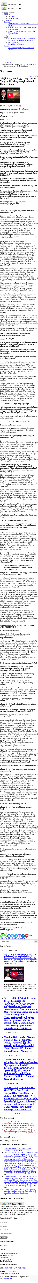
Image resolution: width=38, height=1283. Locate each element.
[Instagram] (19, 936)
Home (6, 13)
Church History (13, 18)
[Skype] (16, 936)
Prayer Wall (8, 35)
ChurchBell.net (7, 1278)
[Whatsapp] (2, 936)
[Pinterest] (26, 936)
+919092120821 (20, 1268)
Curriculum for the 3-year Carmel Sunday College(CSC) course (17, 1149)
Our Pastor (11, 16)
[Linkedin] (23, 936)
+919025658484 (9, 1268)
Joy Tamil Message (7, 938)
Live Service (8, 20)
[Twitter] (12, 936)
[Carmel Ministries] (12, 5)
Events (6, 37)
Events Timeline (13, 42)
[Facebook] (9, 936)
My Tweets (3, 1245)
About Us (7, 15)
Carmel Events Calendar (16, 44)
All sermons (34, 76)
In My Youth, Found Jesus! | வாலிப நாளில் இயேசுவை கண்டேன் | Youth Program (21, 39)
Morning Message (20, 938)
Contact (6, 46)
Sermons (7, 22)
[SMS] (5, 936)
